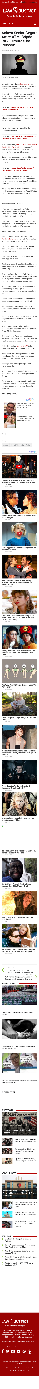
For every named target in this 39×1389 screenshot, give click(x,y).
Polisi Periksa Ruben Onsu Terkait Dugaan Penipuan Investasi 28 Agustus (26, 1205)
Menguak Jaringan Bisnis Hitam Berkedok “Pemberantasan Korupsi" (25, 1151)
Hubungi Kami (21, 1370)
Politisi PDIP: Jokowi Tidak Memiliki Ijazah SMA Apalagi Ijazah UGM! (21, 1258)
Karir (33, 1368)
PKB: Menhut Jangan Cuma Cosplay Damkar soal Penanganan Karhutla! (18, 978)
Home (3, 30)
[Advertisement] (19, 1290)
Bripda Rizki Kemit (9, 239)
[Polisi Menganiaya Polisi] (21, 445)
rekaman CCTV (22, 346)
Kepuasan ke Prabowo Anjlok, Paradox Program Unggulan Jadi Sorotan (25, 1161)
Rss (28, 1370)
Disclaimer (13, 1370)
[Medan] (6, 445)
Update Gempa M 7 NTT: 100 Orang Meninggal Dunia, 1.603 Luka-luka (21, 971)
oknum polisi (24, 84)
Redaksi (15, 1368)
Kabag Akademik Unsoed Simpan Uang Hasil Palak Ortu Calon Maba (20, 1246)
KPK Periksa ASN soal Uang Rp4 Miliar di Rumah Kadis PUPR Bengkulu (25, 1224)
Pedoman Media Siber (24, 1368)
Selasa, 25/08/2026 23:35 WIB (12, 2)
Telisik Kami (8, 1368)
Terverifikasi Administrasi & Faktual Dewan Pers (18, 1341)
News (8, 30)
